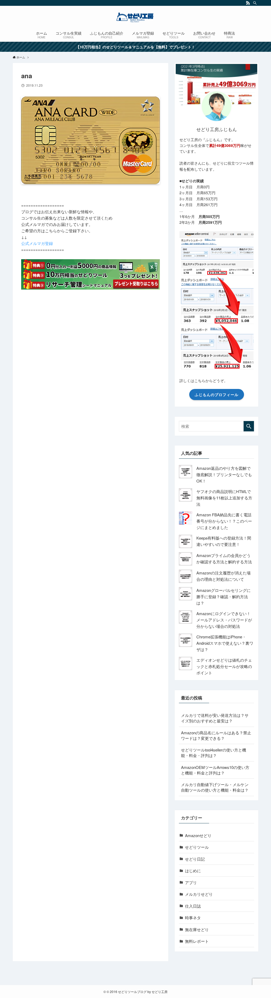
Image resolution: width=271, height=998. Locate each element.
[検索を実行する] (248, 426)
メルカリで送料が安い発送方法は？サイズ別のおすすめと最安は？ (215, 717)
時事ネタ (193, 917)
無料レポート (197, 941)
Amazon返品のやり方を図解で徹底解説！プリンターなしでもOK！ (224, 474)
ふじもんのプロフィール (216, 394)
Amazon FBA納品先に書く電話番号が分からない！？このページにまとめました (224, 521)
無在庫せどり (197, 929)
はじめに (193, 870)
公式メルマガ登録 (37, 243)
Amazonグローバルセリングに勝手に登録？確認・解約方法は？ (223, 596)
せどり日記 (195, 859)
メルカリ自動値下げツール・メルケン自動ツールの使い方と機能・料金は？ (215, 787)
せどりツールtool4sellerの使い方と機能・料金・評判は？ (213, 752)
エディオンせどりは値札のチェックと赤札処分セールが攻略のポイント (224, 666)
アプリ (191, 882)
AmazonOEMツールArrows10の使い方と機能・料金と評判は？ (215, 770)
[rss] (248, 3)
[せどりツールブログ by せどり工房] (135, 17)
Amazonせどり (198, 835)
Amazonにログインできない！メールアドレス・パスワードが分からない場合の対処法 (224, 620)
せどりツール (197, 847)
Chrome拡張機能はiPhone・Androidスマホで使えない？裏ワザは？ (224, 643)
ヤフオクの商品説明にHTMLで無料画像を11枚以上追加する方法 (224, 498)
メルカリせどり (199, 894)
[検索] (254, 3)
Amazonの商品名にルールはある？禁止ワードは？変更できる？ (216, 735)
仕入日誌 (193, 906)
